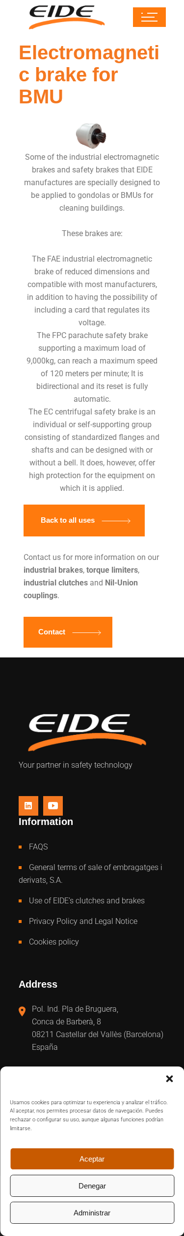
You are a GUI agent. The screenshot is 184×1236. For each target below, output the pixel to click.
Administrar (92, 1213)
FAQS (38, 846)
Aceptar (92, 1159)
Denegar (92, 1186)
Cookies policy (54, 941)
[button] (169, 1079)
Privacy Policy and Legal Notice (83, 921)
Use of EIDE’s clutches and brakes (87, 900)
